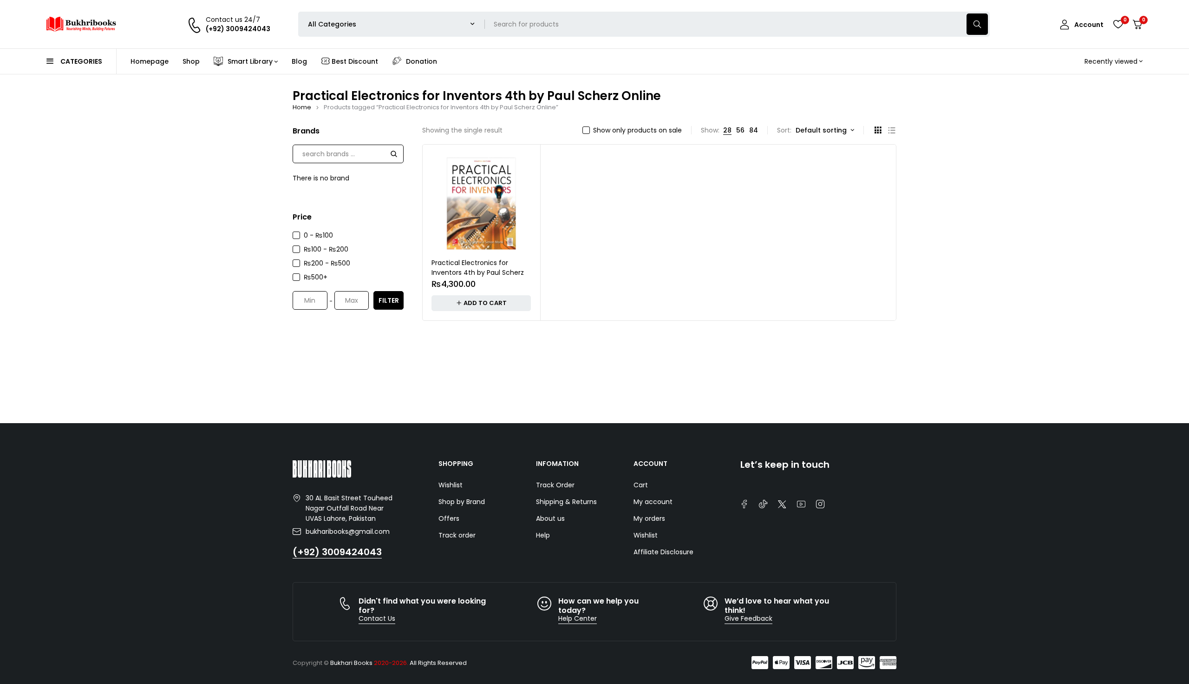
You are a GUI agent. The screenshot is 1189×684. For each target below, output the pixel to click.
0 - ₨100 (318, 235)
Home (302, 107)
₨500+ (315, 277)
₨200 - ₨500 (327, 263)
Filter (389, 300)
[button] (481, 303)
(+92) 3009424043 (337, 551)
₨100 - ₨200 (326, 249)
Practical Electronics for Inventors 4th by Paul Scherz (477, 267)
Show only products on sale (637, 130)
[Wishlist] (1118, 24)
